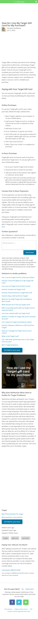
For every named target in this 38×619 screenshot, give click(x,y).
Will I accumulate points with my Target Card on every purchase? (18, 309)
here (21, 77)
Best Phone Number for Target (12, 514)
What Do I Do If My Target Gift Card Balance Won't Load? (17, 300)
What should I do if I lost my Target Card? (16, 305)
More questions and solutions (12, 517)
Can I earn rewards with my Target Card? (16, 313)
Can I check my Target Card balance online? (17, 322)
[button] (36, 1)
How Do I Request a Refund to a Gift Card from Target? (18, 326)
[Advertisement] (19, 46)
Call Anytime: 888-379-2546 (11, 570)
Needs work (29, 589)
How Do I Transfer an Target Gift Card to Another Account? (19, 318)
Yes (22, 589)
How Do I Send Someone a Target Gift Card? (17, 293)
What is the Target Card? (10, 336)
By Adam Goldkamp (14, 28)
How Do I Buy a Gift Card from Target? (15, 296)
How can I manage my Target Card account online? (17, 332)
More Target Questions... (10, 345)
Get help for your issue (12, 350)
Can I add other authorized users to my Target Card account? (18, 340)
